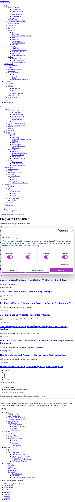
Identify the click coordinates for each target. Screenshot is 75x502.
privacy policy (34, 245)
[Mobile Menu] (1, 106)
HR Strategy (4, 227)
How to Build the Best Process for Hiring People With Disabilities (33, 355)
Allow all (61, 270)
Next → (6, 379)
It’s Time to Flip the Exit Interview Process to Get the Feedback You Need (37, 303)
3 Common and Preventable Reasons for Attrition (25, 315)
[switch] (28, 257)
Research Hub (4, 214)
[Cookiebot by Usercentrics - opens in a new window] (59, 230)
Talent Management (6, 287)
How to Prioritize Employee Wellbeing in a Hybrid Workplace (31, 366)
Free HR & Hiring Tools (16, 214)
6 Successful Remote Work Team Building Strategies (26, 291)
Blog (5, 209)
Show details (64, 264)
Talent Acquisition (5, 351)
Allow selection (37, 270)
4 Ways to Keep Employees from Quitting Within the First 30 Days (33, 280)
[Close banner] (72, 230)
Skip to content (4, 1)
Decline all (13, 270)
